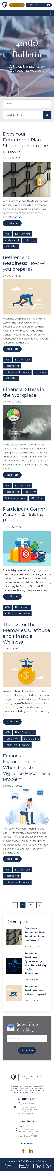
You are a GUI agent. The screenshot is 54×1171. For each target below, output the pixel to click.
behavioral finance (17, 372)
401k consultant (15, 498)
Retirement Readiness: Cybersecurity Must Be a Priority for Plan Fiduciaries (35, 963)
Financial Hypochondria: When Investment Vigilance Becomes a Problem (26, 767)
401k (8, 234)
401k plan (11, 246)
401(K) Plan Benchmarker (37, 5)
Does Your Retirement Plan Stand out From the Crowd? (34, 934)
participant (12, 240)
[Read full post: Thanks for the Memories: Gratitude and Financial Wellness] (27, 671)
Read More (12, 223)
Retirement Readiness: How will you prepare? (25, 263)
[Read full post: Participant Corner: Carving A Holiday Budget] (27, 549)
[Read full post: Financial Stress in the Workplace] (27, 424)
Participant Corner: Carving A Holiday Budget (24, 514)
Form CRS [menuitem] (38, 1166)
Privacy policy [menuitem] (8, 1166)
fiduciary (30, 240)
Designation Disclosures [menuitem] (24, 1166)
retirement (22, 234)
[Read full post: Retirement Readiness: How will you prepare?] (27, 298)
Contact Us (15, 5)
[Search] (47, 115)
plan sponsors (24, 732)
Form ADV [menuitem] (48, 1166)
